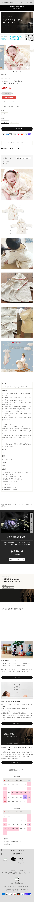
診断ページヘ (17, 723)
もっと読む (17, 677)
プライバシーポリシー (25, 872)
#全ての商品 (25, 504)
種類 (2, 118)
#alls (2, 504)
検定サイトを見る (17, 762)
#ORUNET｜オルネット (12, 504)
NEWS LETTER (17, 850)
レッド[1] (5, 122)
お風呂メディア (21, 862)
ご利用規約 (21, 870)
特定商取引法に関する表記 (9, 872)
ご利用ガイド (13, 870)
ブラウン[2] (14, 122)
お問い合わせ (22, 873)
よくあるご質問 (12, 873)
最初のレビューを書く (23, 158)
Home (3, 74)
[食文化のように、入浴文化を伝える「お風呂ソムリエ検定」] (17, 736)
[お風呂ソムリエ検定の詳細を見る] (17, 22)
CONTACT (17, 854)
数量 (2, 110)
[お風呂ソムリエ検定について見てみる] (17, 588)
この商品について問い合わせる (17, 143)
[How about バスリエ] (17, 650)
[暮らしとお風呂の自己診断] (17, 690)
